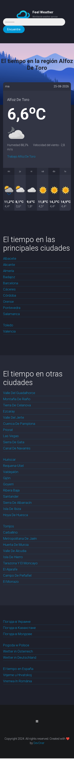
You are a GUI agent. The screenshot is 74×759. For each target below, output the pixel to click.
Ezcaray (9, 411)
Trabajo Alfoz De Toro (21, 156)
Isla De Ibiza (12, 509)
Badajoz (9, 277)
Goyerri (8, 484)
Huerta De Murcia (16, 545)
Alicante (9, 265)
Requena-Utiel (13, 466)
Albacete (9, 259)
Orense (8, 302)
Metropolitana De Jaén (20, 539)
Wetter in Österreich (18, 651)
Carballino (10, 532)
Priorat (8, 430)
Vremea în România (17, 681)
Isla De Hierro (13, 557)
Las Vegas (11, 436)
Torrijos (8, 526)
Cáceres (9, 289)
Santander (10, 496)
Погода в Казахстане (19, 628)
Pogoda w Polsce (16, 645)
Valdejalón (10, 472)
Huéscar (9, 460)
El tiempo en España (18, 669)
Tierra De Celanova (17, 405)
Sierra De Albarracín (17, 503)
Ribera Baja (11, 490)
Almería (8, 271)
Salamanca (11, 314)
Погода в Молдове (17, 634)
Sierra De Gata (13, 442)
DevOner (39, 743)
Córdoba (9, 295)
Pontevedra (11, 308)
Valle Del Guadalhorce (19, 393)
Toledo (8, 325)
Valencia (9, 331)
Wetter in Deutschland (19, 658)
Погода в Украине (17, 622)
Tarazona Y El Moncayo (20, 563)
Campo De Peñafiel (17, 575)
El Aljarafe (10, 569)
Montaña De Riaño (16, 399)
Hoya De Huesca (15, 515)
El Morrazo (11, 582)
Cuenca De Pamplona (19, 424)
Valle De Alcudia (14, 551)
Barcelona (10, 283)
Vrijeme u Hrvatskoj (17, 675)
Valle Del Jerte (13, 418)
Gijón (6, 478)
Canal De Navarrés (16, 448)
